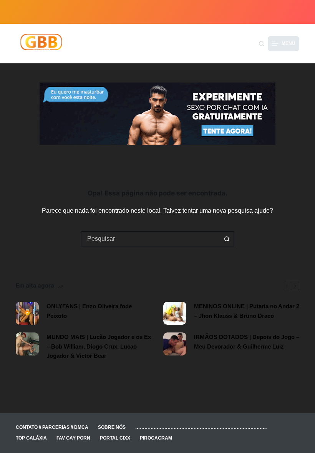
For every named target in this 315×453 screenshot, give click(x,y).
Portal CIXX (115, 438)
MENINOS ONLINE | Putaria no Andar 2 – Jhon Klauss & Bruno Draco (246, 311)
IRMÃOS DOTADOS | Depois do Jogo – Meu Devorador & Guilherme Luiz (246, 342)
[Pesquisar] (261, 43)
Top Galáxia (31, 438)
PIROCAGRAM (156, 438)
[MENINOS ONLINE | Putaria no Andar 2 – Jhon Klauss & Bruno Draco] (174, 313)
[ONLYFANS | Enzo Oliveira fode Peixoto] (27, 313)
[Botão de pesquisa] (227, 239)
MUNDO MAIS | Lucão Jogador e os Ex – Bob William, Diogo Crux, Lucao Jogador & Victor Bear (98, 346)
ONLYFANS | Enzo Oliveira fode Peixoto (89, 311)
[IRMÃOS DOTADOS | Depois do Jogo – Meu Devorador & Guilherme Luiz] (174, 343)
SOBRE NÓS (112, 427)
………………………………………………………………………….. (201, 427)
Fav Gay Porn (73, 438)
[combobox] (150, 238)
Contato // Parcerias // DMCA (52, 427)
